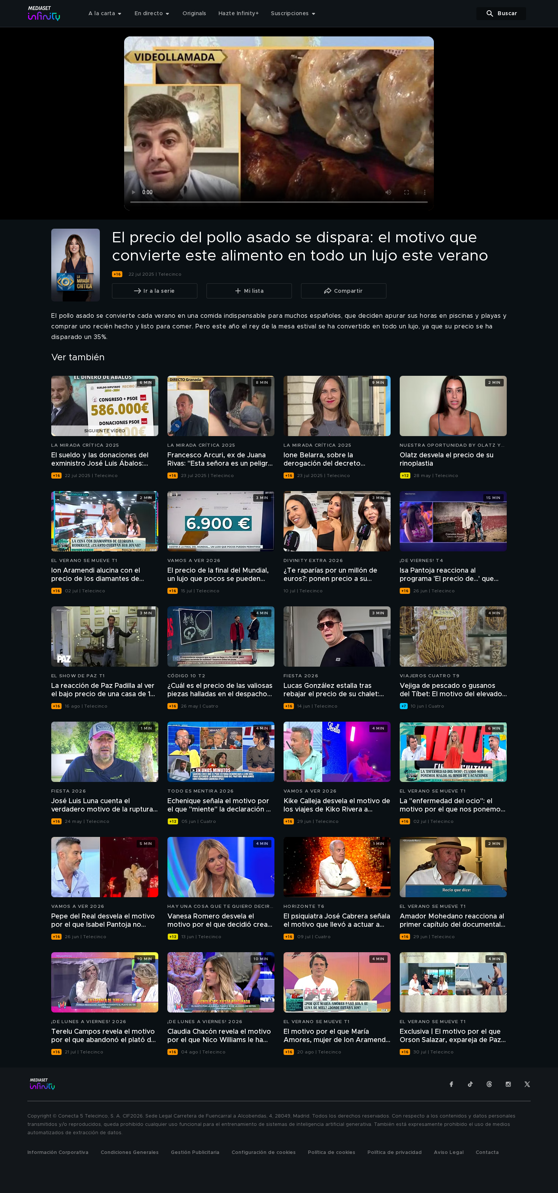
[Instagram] (508, 1084)
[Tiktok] (470, 1084)
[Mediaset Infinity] (44, 13)
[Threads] (489, 1084)
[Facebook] (451, 1084)
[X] (527, 1084)
